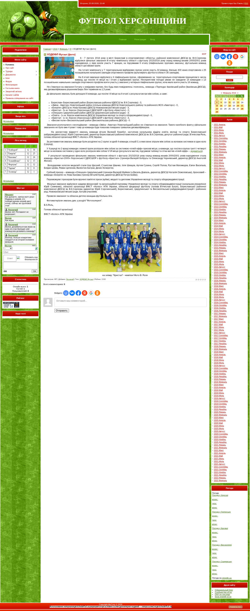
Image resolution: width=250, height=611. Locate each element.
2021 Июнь (219, 458)
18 (229, 106)
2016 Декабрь (220, 311)
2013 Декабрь (220, 212)
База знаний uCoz (223, 596)
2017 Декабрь (220, 343)
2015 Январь (220, 248)
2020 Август (219, 431)
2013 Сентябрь (221, 204)
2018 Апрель (220, 354)
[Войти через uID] (66, 293)
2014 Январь (220, 215)
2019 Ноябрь (220, 406)
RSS (246, 3)
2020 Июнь (219, 426)
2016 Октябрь (220, 305)
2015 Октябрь (220, 272)
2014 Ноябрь (220, 242)
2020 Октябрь (220, 437)
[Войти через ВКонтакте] (72, 293)
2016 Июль (219, 297)
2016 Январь (220, 280)
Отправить (62, 310)
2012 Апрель (220, 157)
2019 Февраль (220, 382)
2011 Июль (219, 133)
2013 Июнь (219, 196)
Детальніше (8, 121)
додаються (196, 151)
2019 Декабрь (220, 409)
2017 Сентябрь (221, 335)
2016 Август (219, 300)
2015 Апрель (220, 256)
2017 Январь (220, 313)
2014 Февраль (220, 218)
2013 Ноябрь (220, 209)
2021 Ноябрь (220, 472)
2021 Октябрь (220, 469)
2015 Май (218, 259)
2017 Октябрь (220, 338)
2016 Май (218, 291)
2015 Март (219, 253)
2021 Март (219, 450)
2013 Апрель (220, 190)
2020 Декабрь (220, 442)
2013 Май (218, 193)
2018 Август (219, 365)
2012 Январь (220, 149)
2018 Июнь (219, 360)
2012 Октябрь (220, 174)
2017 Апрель (220, 322)
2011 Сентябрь (221, 138)
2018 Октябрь (220, 371)
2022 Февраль (220, 480)
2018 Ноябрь (220, 374)
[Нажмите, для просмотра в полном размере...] (125, 271)
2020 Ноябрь (220, 439)
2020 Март (219, 417)
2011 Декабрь (220, 146)
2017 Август (219, 333)
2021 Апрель (220, 453)
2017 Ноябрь (220, 341)
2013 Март (219, 187)
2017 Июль (219, 330)
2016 (55, 49)
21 (242, 106)
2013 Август (219, 201)
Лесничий (70, 279)
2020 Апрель (220, 420)
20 (238, 106)
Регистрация (140, 39)
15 (217, 106)
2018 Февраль (220, 349)
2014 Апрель (220, 223)
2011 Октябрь (220, 141)
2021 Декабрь (220, 475)
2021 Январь (220, 445)
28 (242, 109)
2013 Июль (219, 198)
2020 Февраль (220, 415)
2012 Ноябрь (220, 176)
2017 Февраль (220, 316)
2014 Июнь (219, 228)
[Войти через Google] (91, 293)
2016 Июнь (219, 294)
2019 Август (219, 398)
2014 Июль (219, 231)
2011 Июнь (219, 130)
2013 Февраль (220, 185)
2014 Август (219, 234)
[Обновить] (36, 248)
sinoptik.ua (227, 578)
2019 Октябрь (220, 404)
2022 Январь (220, 478)
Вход (152, 39)
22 (217, 109)
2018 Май (218, 357)
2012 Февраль (220, 152)
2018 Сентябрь (221, 368)
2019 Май (218, 390)
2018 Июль (219, 363)
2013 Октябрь (220, 207)
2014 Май (218, 226)
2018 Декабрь (220, 376)
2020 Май (218, 423)
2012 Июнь (219, 163)
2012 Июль (219, 165)
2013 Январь (220, 182)
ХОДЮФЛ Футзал (86, 279)
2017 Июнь (219, 327)
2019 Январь (220, 379)
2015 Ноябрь (220, 275)
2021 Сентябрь (221, 467)
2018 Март (219, 352)
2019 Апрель (220, 387)
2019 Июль (219, 395)
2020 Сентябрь (221, 434)
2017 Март (219, 319)
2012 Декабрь (220, 179)
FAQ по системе (222, 594)
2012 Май (218, 160)
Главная (122, 39)
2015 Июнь (219, 261)
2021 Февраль (220, 448)
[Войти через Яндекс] (84, 293)
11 (230, 102)
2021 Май (218, 456)
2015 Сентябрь (221, 270)
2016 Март (219, 286)
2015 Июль (219, 264)
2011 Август (219, 135)
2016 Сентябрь (221, 302)
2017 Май (218, 324)
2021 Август (219, 464)
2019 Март (219, 385)
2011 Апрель (219, 124)
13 (238, 102)
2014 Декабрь (220, 245)
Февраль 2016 (229, 93)
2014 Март (219, 220)
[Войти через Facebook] (78, 293)
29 (217, 112)
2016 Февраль (220, 283)
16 (221, 106)
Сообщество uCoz (223, 592)
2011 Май (218, 127)
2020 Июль (219, 428)
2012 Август (219, 168)
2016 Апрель (220, 289)
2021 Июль (219, 461)
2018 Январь (220, 346)
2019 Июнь (219, 393)
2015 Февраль (220, 250)
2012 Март (219, 155)
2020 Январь (220, 412)
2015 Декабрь (220, 278)
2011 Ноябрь (220, 144)
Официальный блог (224, 590)
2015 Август (219, 267)
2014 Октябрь (220, 239)
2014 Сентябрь (221, 237)
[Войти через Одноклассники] (97, 293)
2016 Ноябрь (220, 308)
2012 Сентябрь (221, 171)
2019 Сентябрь (221, 401)
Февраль (64, 49)
